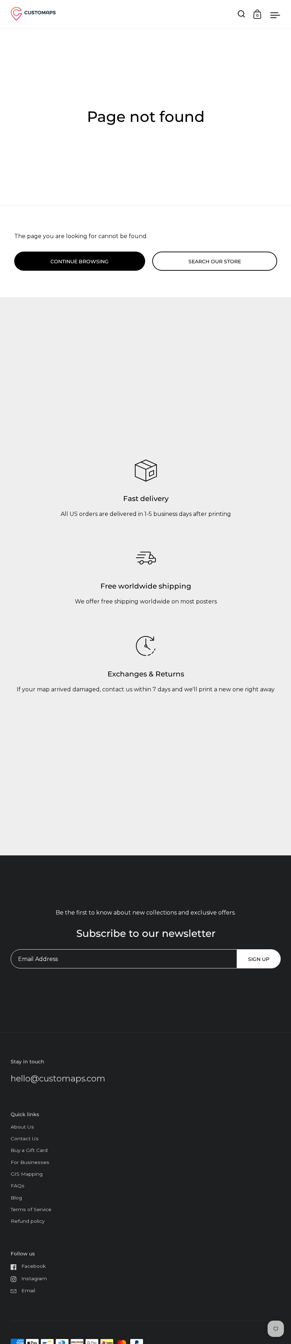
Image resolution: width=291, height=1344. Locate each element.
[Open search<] (241, 14)
